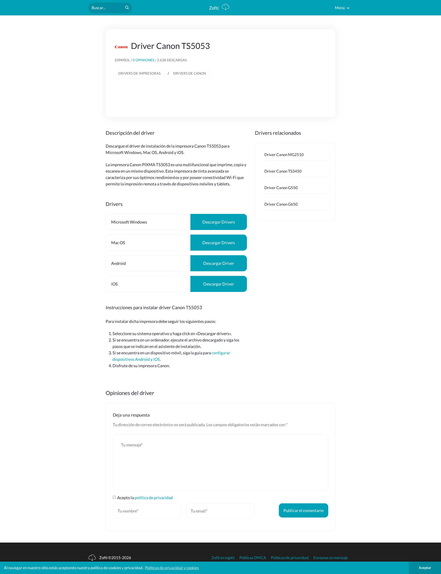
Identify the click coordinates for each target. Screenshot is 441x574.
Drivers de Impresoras (139, 73)
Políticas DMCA (252, 557)
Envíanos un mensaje (330, 557)
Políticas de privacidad (290, 557)
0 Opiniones (144, 60)
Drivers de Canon (189, 73)
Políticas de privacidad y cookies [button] (172, 567)
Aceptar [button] (425, 568)
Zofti (214, 8)
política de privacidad (154, 497)
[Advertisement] (287, 73)
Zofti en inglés (223, 557)
